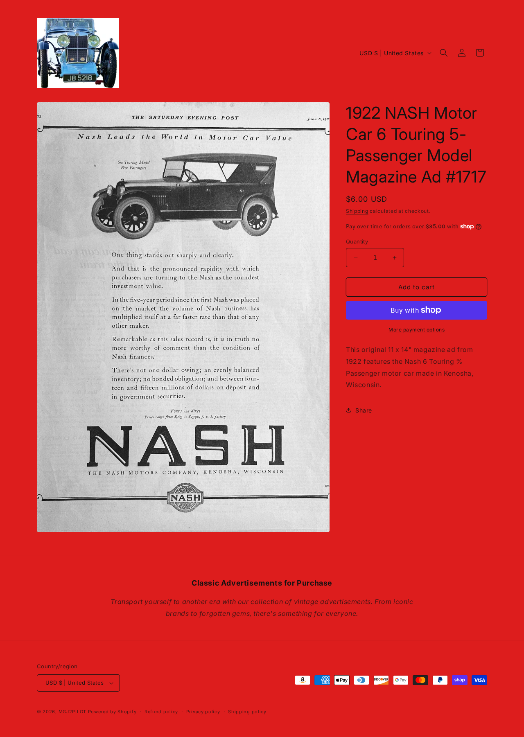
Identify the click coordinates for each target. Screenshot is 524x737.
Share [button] (363, 410)
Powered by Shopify (112, 711)
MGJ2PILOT (72, 711)
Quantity (357, 241)
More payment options (416, 330)
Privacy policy (203, 711)
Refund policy (161, 711)
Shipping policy (247, 711)
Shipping (357, 211)
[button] (444, 53)
